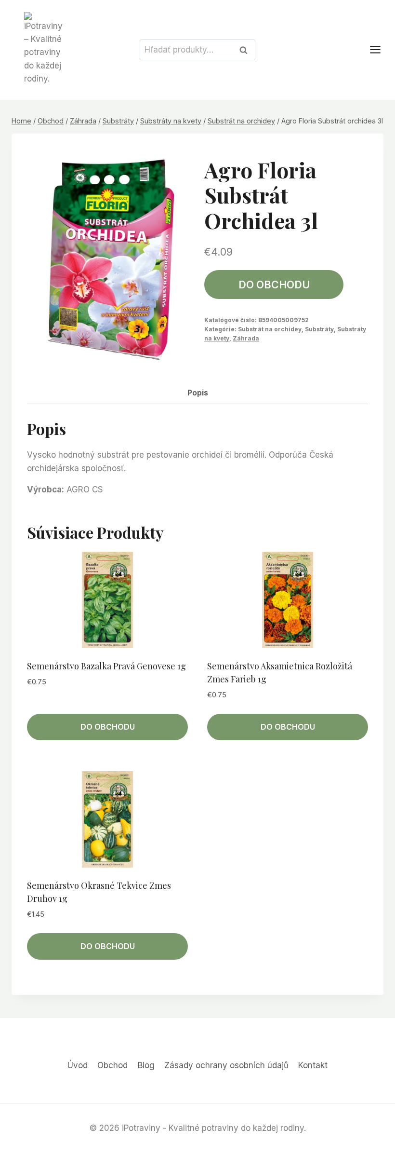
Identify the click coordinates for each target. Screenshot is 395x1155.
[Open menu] (380, 50)
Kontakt (313, 1065)
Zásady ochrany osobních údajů (226, 1065)
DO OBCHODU (274, 284)
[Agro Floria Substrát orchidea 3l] (109, 258)
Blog (146, 1065)
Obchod (112, 1065)
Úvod (77, 1065)
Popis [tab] (197, 392)
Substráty (319, 329)
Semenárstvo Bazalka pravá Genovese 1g (106, 666)
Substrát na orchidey (270, 329)
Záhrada (246, 338)
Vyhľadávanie (246, 49)
